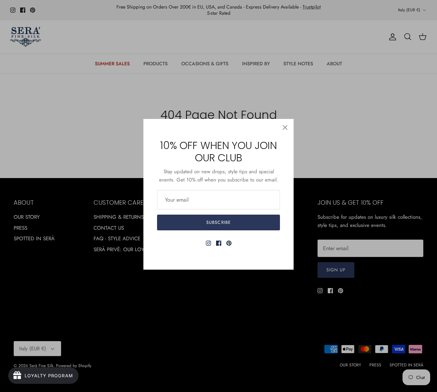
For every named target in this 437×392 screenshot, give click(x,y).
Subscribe (218, 222)
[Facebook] (218, 243)
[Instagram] (208, 243)
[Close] (285, 127)
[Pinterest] (228, 243)
